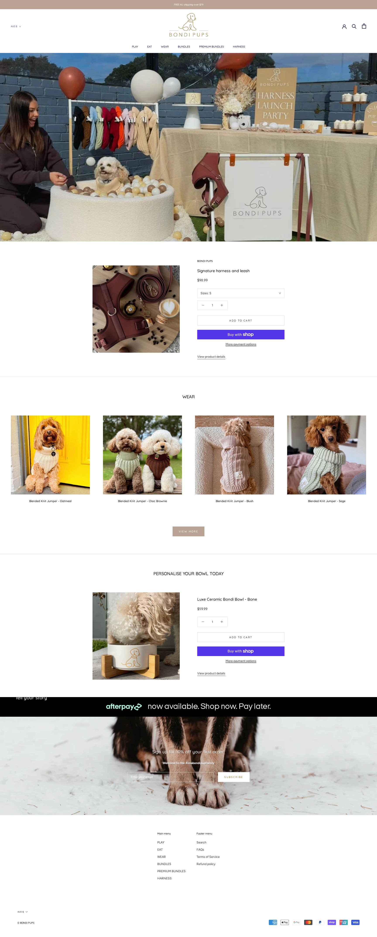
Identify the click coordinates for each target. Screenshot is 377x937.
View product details (211, 357)
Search (201, 842)
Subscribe (233, 777)
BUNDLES (184, 46)
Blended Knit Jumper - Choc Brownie (142, 501)
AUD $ (14, 26)
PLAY (135, 46)
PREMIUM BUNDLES (211, 46)
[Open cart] (364, 26)
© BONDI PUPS (25, 922)
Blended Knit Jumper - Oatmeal (50, 501)
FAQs (200, 850)
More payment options (241, 344)
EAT (149, 46)
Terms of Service (208, 857)
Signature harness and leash (223, 270)
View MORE (188, 531)
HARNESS (239, 46)
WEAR (165, 46)
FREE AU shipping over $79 (188, 4)
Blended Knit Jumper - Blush (234, 501)
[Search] (354, 26)
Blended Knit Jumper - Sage (326, 501)
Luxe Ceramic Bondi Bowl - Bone (227, 599)
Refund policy (206, 864)
